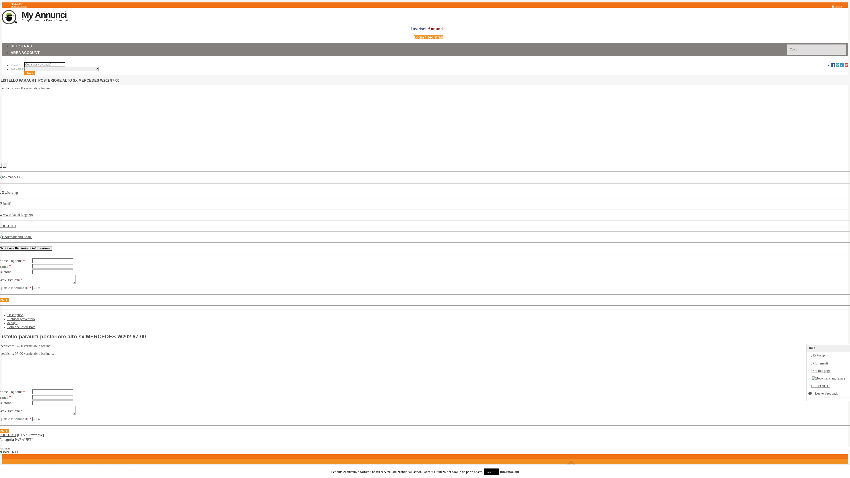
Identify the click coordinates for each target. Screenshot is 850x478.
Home (14, 65)
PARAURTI (17, 69)
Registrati (842, 10)
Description (15, 315)
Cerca (29, 73)
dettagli (12, 323)
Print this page (821, 371)
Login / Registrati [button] (428, 37)
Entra (838, 7)
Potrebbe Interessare (21, 327)
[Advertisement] (425, 125)
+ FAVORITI (820, 386)
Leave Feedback (826, 393)
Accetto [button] (491, 472)
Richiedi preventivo (21, 319)
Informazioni (509, 472)
